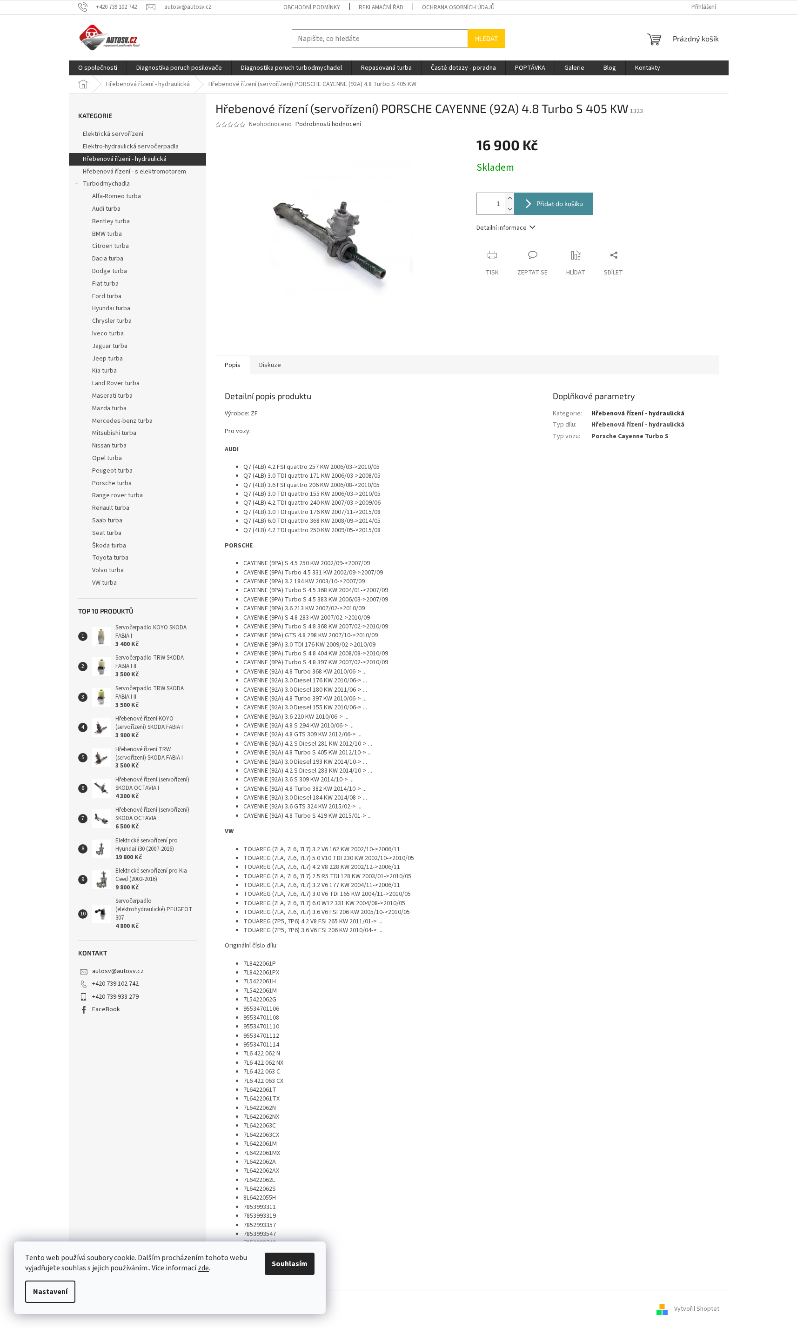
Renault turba (110, 508)
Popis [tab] (233, 365)
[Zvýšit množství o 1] (509, 198)
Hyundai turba (111, 308)
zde (203, 1268)
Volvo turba (108, 570)
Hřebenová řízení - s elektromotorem (134, 171)
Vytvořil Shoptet (696, 1309)
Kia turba (104, 370)
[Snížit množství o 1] (509, 209)
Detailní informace (501, 228)
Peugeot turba (112, 470)
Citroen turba (110, 246)
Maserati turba (112, 395)
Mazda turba (109, 408)
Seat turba (106, 533)
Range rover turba (117, 495)
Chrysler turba (112, 321)
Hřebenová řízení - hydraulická (125, 159)
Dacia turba (107, 258)
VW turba (104, 582)
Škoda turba (109, 545)
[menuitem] (98, 67)
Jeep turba (107, 358)
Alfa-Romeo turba (116, 196)
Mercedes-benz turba (122, 421)
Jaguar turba (109, 346)
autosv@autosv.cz (118, 971)
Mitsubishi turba (114, 433)
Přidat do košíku (559, 203)
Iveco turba (108, 333)
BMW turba (107, 234)
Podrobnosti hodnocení (328, 124)
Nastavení (50, 1292)
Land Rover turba (116, 383)
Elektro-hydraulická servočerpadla (131, 146)
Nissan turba (109, 445)
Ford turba (106, 296)
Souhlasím (290, 1264)
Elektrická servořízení (114, 134)
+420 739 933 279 (115, 996)
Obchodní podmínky (311, 7)
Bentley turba (111, 221)
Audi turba (106, 209)
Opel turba (107, 458)
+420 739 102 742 (115, 983)
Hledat (486, 38)
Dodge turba (109, 271)
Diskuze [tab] (270, 365)
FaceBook (106, 1009)
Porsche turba (112, 483)
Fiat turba (105, 283)
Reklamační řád (381, 7)
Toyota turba (110, 557)
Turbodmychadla (106, 183)
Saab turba (107, 520)
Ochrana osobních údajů (458, 7)
